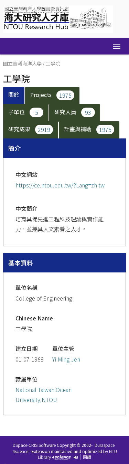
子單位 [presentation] (23, 111)
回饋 (87, 457)
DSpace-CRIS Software (34, 445)
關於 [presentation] (13, 94)
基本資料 (20, 262)
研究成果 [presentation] (29, 128)
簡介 (14, 148)
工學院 (53, 63)
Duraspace (105, 445)
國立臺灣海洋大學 (22, 63)
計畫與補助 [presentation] (87, 128)
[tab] (14, 96)
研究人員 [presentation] (72, 111)
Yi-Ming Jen (66, 359)
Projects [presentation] (51, 94)
